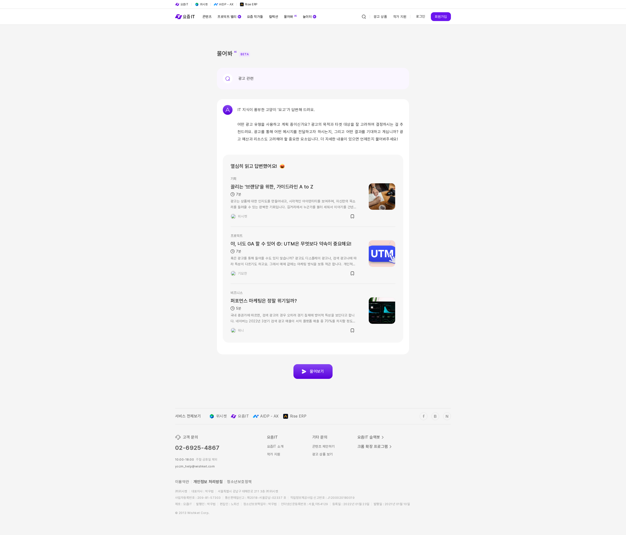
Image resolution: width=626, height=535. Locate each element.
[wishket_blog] (435, 416)
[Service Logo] (185, 16)
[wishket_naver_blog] (447, 416)
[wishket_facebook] (423, 416)
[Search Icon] (364, 17)
